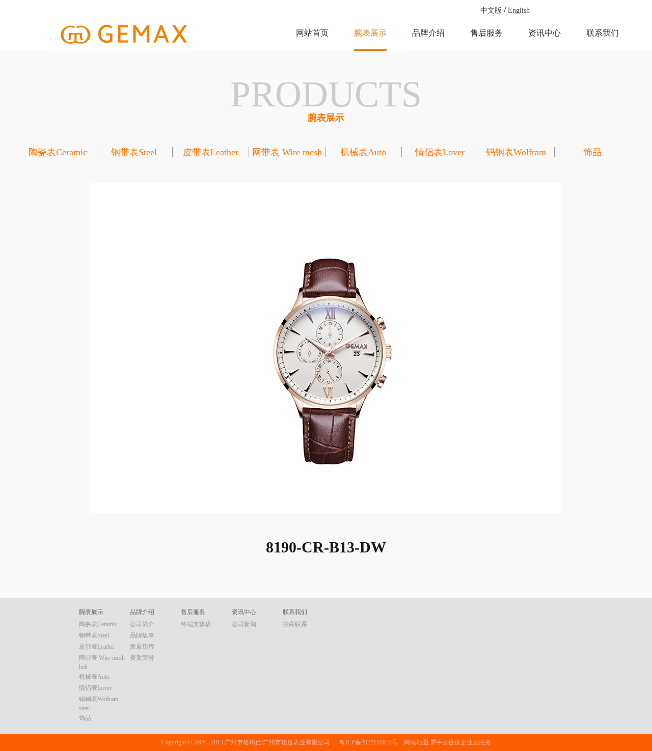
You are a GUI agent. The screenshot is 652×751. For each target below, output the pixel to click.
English (519, 10)
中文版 (491, 10)
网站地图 (414, 742)
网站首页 (312, 33)
